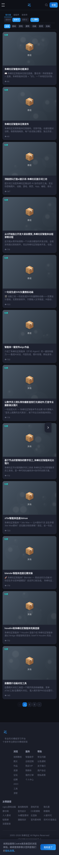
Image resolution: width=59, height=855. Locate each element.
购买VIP (29, 766)
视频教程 (18, 757)
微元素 (47, 807)
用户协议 (41, 770)
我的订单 (29, 775)
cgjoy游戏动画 (9, 807)
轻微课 (6, 819)
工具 (16, 788)
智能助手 (29, 757)
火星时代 (48, 815)
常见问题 (41, 757)
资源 (16, 770)
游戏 (21, 26)
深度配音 (7, 823)
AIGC (16, 784)
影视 (41, 26)
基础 (14, 26)
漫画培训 (22, 819)
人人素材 (7, 815)
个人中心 (29, 779)
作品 (16, 766)
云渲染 (34, 815)
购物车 (28, 770)
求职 (16, 793)
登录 (54, 5)
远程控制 (29, 761)
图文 (16, 761)
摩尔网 (6, 811)
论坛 (16, 775)
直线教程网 (23, 807)
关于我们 (41, 766)
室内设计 (22, 811)
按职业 (24, 20)
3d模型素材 (23, 815)
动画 (34, 26)
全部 (7, 26)
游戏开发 (35, 807)
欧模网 (47, 811)
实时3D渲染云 (50, 819)
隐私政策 (41, 775)
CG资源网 (35, 811)
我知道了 (48, 847)
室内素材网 (36, 819)
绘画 (48, 26)
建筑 (27, 26)
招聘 (16, 779)
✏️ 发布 (35, 19)
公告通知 (41, 761)
